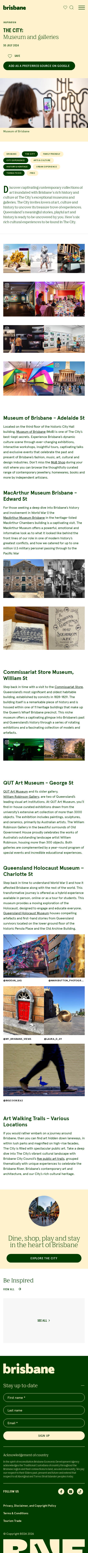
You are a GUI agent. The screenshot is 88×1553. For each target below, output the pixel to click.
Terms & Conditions (15, 1513)
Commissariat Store (69, 687)
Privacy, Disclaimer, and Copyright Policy (29, 1505)
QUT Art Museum (15, 791)
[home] (14, 7)
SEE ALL (42, 1320)
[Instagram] (71, 1491)
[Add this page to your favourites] (65, 7)
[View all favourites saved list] (64, 7)
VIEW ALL (9, 1289)
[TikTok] (80, 1491)
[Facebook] (61, 1491)
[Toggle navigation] (81, 7)
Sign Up (44, 1436)
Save (17, 56)
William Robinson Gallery (21, 796)
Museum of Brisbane (31, 432)
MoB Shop (58, 462)
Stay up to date (20, 1385)
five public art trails (50, 1158)
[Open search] (71, 7)
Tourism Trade (12, 1521)
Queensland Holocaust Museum (26, 913)
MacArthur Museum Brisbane (24, 517)
